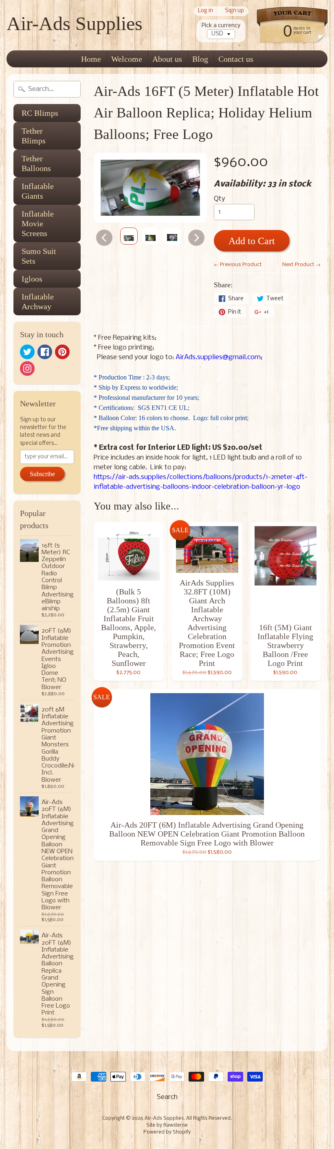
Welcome (126, 58)
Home (91, 58)
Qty (219, 199)
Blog (200, 58)
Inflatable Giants (38, 191)
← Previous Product (238, 264)
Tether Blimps (34, 135)
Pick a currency (221, 26)
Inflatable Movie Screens (38, 223)
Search (167, 1097)
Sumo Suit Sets (39, 256)
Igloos (32, 278)
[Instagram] (27, 368)
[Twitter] (27, 352)
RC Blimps (40, 112)
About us (167, 58)
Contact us (235, 58)
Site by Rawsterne (167, 1125)
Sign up (234, 11)
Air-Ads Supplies (75, 23)
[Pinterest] (62, 352)
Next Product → (301, 264)
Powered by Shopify (167, 1132)
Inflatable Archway (38, 301)
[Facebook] (44, 352)
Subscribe (42, 473)
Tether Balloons (36, 163)
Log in (205, 11)
